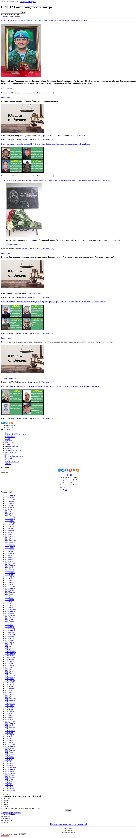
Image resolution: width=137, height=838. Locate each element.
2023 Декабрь (10, 727)
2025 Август (9, 765)
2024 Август (9, 742)
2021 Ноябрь (9, 679)
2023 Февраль (10, 708)
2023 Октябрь (10, 723)
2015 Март (9, 528)
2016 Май (8, 555)
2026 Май (8, 783)
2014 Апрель (9, 507)
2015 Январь (9, 524)
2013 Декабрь (10, 499)
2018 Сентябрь (10, 609)
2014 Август (9, 515)
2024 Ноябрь (9, 748)
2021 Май (8, 667)
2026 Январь (9, 775)
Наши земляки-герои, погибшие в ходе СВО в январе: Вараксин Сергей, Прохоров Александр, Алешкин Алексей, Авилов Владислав (50, 386)
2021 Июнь (9, 669)
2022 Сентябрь (10, 698)
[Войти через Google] (74, 470)
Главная (4, 16)
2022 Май (8, 690)
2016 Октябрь (10, 565)
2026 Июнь (9, 785)
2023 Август (9, 719)
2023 (10, 16)
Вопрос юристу (7, 97)
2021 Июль (9, 671)
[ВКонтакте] (2, 423)
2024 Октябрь (10, 746)
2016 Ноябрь (9, 567)
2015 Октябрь (10, 542)
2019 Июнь (9, 623)
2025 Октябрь (10, 769)
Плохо (6, 804)
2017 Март (9, 575)
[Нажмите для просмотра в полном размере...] (21, 76)
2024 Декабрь (10, 750)
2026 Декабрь (10, 790)
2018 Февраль (10, 596)
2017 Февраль (10, 573)
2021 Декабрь (10, 681)
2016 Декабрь (10, 569)
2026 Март (9, 779)
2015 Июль (9, 536)
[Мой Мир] (12, 423)
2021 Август (9, 673)
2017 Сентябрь (10, 586)
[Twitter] (5, 423)
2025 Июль (9, 763)
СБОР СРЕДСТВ (7, 427)
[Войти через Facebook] (66, 470)
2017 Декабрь (10, 592)
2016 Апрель (9, 553)
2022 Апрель (9, 688)
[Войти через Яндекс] (70, 470)
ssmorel (24, 93)
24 (66, 487)
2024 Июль (9, 740)
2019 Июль (9, 625)
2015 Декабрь (10, 546)
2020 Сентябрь (10, 652)
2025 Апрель (9, 758)
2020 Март (9, 640)
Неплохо (7, 802)
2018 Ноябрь (9, 613)
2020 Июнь (9, 646)
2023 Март (9, 709)
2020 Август (9, 650)
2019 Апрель (9, 621)
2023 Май (8, 713)
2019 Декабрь (10, 634)
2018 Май (8, 602)
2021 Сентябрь (10, 675)
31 (66, 490)
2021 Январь (9, 659)
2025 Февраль (10, 754)
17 (66, 485)
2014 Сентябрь (10, 517)
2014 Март (9, 505)
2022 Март (9, 686)
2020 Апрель (9, 642)
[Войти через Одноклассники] (77, 470)
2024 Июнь (9, 738)
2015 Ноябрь (9, 544)
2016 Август (9, 561)
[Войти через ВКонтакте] (63, 470)
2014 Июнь (9, 511)
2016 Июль (9, 559)
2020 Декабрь (10, 657)
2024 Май (8, 736)
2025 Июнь (9, 762)
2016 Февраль (10, 550)
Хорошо (6, 800)
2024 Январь (9, 729)
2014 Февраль (10, 503)
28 (76, 487)
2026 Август (9, 788)
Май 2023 (68, 475)
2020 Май (8, 644)
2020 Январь (9, 636)
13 (73, 482)
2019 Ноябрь (9, 632)
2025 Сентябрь (10, 767)
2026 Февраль (10, 777)
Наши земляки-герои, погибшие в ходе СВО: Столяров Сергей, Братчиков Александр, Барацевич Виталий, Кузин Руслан (45, 144)
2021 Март (9, 663)
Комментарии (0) (47, 93)
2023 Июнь (9, 715)
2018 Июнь (9, 603)
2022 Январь (9, 683)
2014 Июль (9, 513)
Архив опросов (15, 813)
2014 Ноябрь (9, 521)
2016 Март (9, 551)
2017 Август (9, 584)
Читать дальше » (9, 88)
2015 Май (8, 532)
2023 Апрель (9, 711)
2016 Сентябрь (10, 563)
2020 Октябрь (10, 654)
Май (15, 16)
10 (66, 482)
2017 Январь (9, 571)
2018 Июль (9, 605)
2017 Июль (9, 582)
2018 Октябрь (10, 611)
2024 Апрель (9, 735)
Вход (31, 2)
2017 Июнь (9, 580)
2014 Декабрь (10, 523)
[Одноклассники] (8, 423)
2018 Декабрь (10, 615)
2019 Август (9, 627)
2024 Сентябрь (10, 744)
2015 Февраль (10, 526)
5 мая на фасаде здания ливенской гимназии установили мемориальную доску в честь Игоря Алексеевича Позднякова (44, 21)
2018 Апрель (9, 600)
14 (76, 482)
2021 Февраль (10, 661)
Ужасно (6, 806)
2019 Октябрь (10, 630)
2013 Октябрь (10, 496)
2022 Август (9, 696)
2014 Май (8, 509)
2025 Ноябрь (9, 771)
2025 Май (8, 760)
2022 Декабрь (10, 704)
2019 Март (9, 619)
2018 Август (9, 607)
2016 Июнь (9, 557)
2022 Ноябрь (9, 702)
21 (76, 485)
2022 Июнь (9, 692)
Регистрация (24, 2)
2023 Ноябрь (9, 725)
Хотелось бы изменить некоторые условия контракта (23, 808)
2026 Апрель (9, 781)
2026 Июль (9, 787)
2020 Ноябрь (9, 656)
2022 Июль (9, 694)
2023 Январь (9, 706)
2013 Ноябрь (9, 497)
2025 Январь (9, 752)
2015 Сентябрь (10, 540)
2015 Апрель (9, 530)
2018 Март (9, 598)
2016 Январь (9, 548)
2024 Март (9, 733)
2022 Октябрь (10, 700)
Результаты (5, 813)
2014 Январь (9, 501)
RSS (34, 2)
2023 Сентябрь (10, 721)
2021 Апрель (9, 665)
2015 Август (9, 538)
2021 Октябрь (10, 677)
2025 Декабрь (10, 773)
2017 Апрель (9, 577)
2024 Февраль (10, 731)
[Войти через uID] (59, 470)
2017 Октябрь (10, 588)
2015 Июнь (9, 534)
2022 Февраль (10, 684)
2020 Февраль (10, 638)
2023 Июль (9, 717)
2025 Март (9, 756)
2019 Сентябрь (10, 629)
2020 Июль (9, 648)
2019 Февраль (10, 617)
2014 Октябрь (10, 519)
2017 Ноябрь (9, 590)
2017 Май (8, 578)
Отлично (7, 798)
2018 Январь (9, 594)
